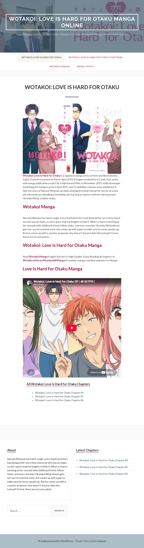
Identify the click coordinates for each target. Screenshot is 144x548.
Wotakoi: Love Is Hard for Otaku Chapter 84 (59, 392)
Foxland (101, 541)
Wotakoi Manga (59, 66)
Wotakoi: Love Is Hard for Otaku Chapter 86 (95, 57)
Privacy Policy (86, 66)
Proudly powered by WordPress (55, 541)
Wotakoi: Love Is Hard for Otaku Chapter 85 (59, 396)
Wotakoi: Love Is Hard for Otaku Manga (62, 245)
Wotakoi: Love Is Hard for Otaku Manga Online (72, 22)
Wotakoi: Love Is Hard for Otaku (41, 57)
